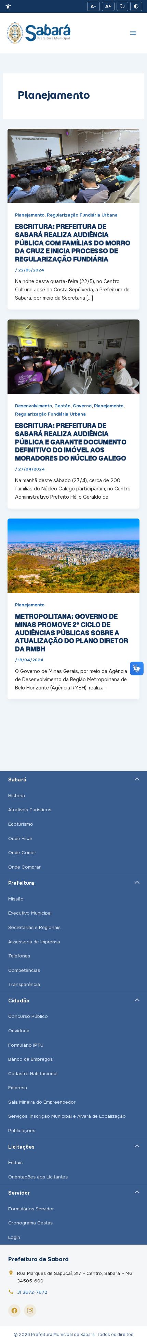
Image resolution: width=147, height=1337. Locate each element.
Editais (15, 1162)
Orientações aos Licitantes (38, 1177)
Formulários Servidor (31, 1209)
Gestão (62, 406)
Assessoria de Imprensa (34, 942)
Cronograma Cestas (30, 1223)
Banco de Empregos (30, 1059)
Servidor (19, 1193)
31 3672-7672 (32, 1292)
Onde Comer (22, 853)
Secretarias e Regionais (34, 927)
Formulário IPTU (25, 1045)
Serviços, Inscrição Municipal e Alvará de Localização (67, 1116)
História (16, 796)
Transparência (24, 984)
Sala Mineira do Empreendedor (42, 1102)
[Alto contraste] (136, 6)
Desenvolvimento (33, 406)
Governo (82, 406)
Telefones (19, 956)
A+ (108, 6)
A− (93, 6)
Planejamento (29, 215)
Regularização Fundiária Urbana (82, 215)
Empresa (17, 1088)
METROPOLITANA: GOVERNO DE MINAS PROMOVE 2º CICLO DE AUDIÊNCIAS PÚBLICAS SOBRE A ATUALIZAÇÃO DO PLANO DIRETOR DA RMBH (71, 632)
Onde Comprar (24, 867)
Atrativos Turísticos (29, 810)
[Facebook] (14, 1310)
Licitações (21, 1147)
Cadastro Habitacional (32, 1074)
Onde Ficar (20, 838)
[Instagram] (30, 1310)
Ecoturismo (20, 824)
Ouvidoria (18, 1031)
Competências (24, 970)
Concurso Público (28, 1016)
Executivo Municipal (30, 913)
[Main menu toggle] (133, 33)
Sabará (17, 780)
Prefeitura (21, 883)
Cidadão (18, 1001)
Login (14, 1237)
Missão (16, 899)
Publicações (21, 1130)
